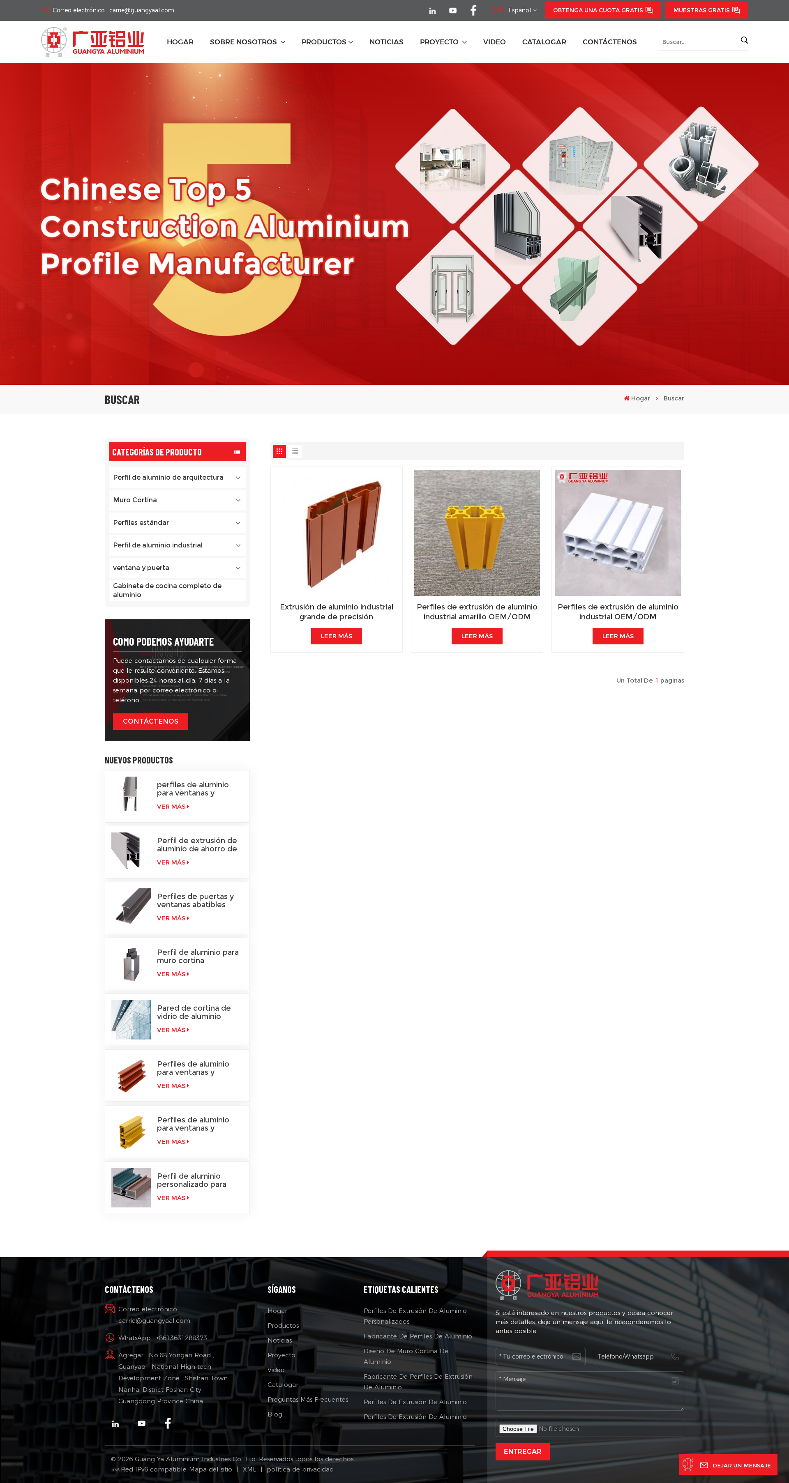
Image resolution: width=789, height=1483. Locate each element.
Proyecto (440, 42)
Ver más (171, 806)
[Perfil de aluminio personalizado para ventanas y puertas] (131, 1187)
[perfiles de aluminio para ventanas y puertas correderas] (131, 796)
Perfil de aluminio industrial (158, 545)
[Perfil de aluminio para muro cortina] (131, 964)
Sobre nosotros (244, 42)
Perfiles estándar (141, 523)
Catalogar (283, 1385)
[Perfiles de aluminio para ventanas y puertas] (131, 1075)
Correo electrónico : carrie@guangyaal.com (113, 10)
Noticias (280, 1340)
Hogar (180, 42)
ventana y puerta (141, 568)
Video (276, 1370)
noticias (386, 42)
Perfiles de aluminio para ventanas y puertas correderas (193, 1124)
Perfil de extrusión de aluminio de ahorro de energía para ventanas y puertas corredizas (197, 845)
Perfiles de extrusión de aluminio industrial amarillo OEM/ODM (477, 611)
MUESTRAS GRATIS (702, 10)
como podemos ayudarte (163, 641)
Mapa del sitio (210, 1469)
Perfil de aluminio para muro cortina (198, 956)
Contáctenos (610, 42)
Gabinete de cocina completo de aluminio (167, 590)
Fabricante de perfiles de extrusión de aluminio (418, 1382)
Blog (275, 1414)
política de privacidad (300, 1469)
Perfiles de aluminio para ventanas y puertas (193, 1068)
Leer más (336, 636)
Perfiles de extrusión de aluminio (415, 1402)
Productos (324, 42)
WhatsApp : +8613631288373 (162, 1338)
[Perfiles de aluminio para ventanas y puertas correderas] (131, 1131)
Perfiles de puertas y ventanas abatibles (195, 900)
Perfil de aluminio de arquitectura (168, 477)
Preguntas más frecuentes (308, 1399)
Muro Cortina (135, 500)
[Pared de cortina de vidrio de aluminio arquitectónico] (131, 1019)
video (494, 42)
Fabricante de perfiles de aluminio (418, 1336)
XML (249, 1469)
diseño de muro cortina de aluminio (406, 1356)
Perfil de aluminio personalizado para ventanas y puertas (192, 1180)
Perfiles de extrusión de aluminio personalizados (415, 1316)
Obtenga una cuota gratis (598, 10)
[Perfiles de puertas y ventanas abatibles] (131, 908)
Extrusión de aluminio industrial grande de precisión (336, 611)
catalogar (544, 42)
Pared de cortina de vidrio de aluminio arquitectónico (194, 1012)
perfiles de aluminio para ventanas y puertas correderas (193, 789)
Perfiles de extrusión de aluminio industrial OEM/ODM (618, 611)
